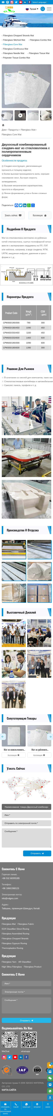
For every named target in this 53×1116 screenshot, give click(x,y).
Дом (4, 129)
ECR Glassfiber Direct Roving (15, 929)
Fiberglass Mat (28, 129)
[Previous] (3, 116)
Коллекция (38, 215)
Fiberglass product (32, 967)
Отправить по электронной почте (5, 1110)
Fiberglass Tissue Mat (39, 53)
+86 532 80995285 (11, 878)
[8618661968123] (50, 1091)
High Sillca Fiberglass (12, 967)
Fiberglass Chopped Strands (15, 938)
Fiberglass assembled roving (15, 933)
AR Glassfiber (24, 962)
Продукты (13, 129)
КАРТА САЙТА (9, 1090)
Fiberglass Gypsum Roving (14, 943)
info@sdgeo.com (10, 898)
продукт (37, 1107)
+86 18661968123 (10, 888)
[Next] (50, 116)
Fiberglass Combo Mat (40, 40)
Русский (32, 8)
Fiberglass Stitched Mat (14, 40)
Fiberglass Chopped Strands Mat (18, 35)
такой (15, 1107)
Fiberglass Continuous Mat (15, 49)
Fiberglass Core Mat (12, 44)
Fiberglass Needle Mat (13, 53)
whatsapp (26, 1107)
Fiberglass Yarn (9, 962)
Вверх (47, 1107)
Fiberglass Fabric (26, 924)
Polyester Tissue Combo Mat (16, 57)
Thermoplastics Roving (12, 948)
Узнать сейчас (11, 215)
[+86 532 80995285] (50, 1085)
